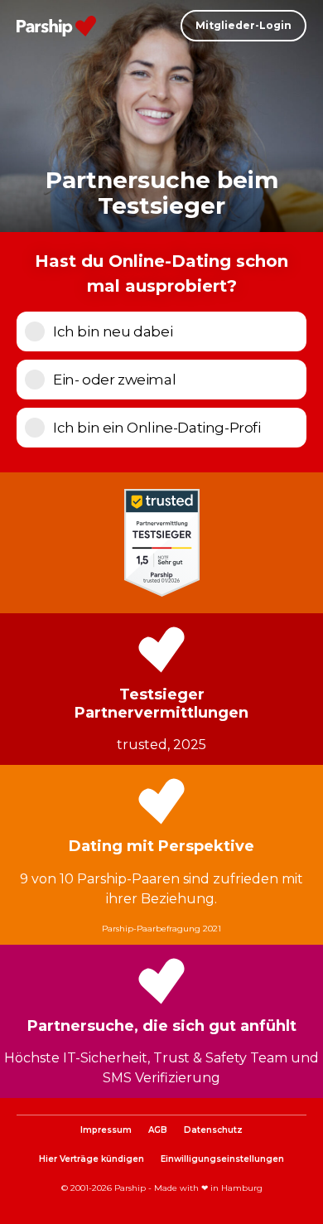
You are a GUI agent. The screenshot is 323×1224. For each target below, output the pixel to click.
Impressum (106, 1130)
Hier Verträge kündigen (91, 1159)
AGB (157, 1130)
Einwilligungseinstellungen (222, 1159)
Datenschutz (213, 1130)
